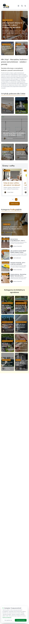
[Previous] (13, 199)
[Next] (16, 199)
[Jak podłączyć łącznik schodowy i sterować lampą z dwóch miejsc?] (14, 129)
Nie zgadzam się (8, 620)
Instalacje (18, 44)
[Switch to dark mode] (25, 5)
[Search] (22, 6)
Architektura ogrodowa (7, 303)
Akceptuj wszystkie (21, 620)
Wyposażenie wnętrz (7, 20)
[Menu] (18, 5)
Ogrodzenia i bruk (6, 44)
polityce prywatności (6, 617)
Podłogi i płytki (7, 224)
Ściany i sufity (7, 170)
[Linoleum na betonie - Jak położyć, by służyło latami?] (14, 224)
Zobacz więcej (14, 203)
